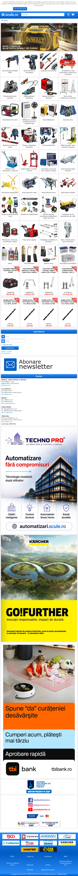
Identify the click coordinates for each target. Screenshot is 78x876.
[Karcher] (67, 843)
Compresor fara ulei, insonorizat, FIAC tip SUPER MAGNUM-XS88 (67, 270)
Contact (48, 865)
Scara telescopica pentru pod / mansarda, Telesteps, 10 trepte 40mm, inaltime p (10, 270)
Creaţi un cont (5, 351)
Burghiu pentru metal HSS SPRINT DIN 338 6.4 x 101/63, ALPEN (49, 301)
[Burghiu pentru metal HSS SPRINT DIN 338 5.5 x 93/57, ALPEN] (10, 314)
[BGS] (11, 837)
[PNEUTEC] (48, 837)
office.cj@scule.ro (6, 394)
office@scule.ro (6, 385)
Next (74, 37)
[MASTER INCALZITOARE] (30, 849)
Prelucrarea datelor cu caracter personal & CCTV (65, 863)
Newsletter (30, 870)
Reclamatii (30, 865)
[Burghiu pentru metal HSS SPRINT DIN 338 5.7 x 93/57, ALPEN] (29, 314)
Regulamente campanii (48, 870)
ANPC (65, 856)
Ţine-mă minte (7, 345)
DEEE (12, 856)
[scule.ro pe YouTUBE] (39, 809)
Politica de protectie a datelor (18, 4)
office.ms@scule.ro (7, 412)
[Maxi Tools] (30, 843)
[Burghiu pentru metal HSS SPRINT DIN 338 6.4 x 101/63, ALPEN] (48, 314)
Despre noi (30, 856)
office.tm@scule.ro (6, 421)
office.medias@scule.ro (8, 403)
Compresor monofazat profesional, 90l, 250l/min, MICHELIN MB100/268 (48, 270)
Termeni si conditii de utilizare (12, 864)
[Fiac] (67, 837)
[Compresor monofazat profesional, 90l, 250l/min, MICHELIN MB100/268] (48, 283)
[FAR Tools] (48, 849)
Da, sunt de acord (20, 9)
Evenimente (47, 856)
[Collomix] (11, 843)
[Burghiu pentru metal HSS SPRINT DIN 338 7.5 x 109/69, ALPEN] (67, 314)
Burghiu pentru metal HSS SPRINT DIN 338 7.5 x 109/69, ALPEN (68, 301)
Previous (3, 37)
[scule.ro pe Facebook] (39, 800)
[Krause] (48, 843)
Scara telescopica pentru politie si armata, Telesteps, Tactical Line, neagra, (29, 270)
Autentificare (10, 348)
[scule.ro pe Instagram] (39, 805)
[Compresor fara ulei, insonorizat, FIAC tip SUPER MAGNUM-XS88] (67, 283)
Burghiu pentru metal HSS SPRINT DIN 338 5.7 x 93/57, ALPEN (29, 301)
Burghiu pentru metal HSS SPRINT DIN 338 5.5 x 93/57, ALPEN (10, 301)
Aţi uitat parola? (6, 353)
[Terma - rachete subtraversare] (30, 837)
